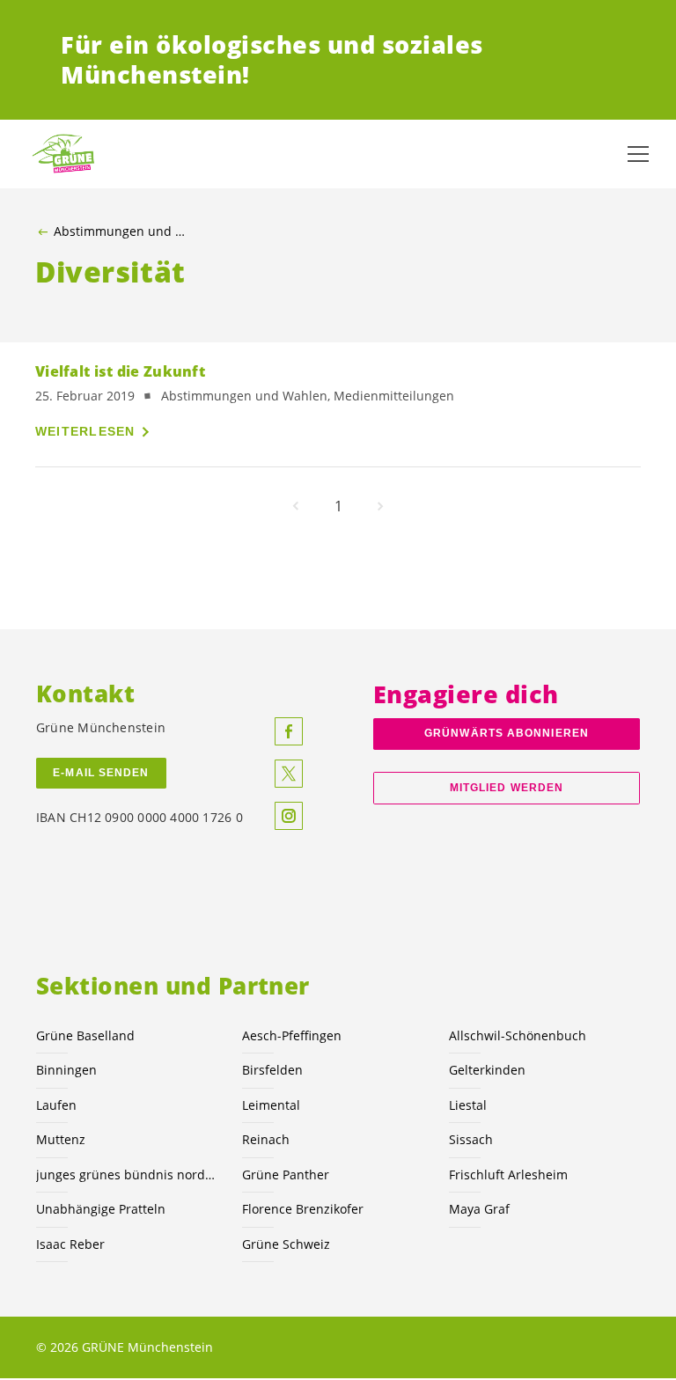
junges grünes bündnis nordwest (128, 1174)
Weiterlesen (85, 431)
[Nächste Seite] (380, 506)
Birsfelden (272, 1069)
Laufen (56, 1105)
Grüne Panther (285, 1174)
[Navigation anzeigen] (638, 154)
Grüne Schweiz (286, 1244)
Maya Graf (479, 1208)
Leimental (271, 1105)
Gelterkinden (487, 1069)
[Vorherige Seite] (296, 506)
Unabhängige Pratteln (100, 1208)
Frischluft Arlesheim (508, 1174)
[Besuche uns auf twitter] (289, 774)
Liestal (468, 1105)
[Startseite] (70, 154)
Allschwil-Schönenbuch (517, 1035)
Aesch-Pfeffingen (292, 1035)
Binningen (66, 1069)
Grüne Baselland (85, 1035)
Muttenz (60, 1139)
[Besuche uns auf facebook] (289, 731)
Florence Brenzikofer (303, 1208)
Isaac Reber (70, 1244)
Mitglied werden (506, 788)
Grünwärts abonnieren (506, 733)
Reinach (266, 1139)
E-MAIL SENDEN (101, 773)
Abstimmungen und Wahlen (124, 231)
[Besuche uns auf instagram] (289, 816)
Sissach (471, 1139)
